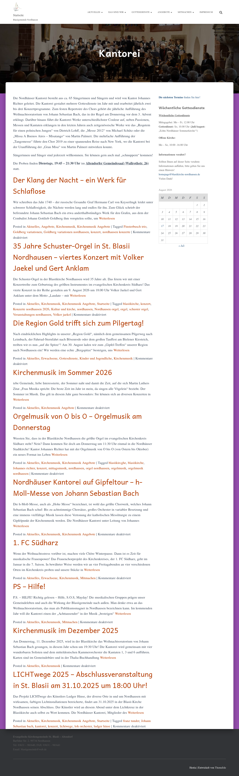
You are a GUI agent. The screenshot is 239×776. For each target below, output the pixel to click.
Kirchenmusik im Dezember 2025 (65, 630)
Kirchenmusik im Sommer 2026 (62, 372)
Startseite (103, 303)
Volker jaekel (62, 314)
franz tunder (131, 720)
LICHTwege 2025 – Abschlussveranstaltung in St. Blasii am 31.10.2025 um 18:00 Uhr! (82, 679)
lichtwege (66, 726)
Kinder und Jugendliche (96, 358)
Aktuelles (94, 11)
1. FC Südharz (35, 542)
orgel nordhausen (97, 468)
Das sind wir (116, 11)
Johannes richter (24, 468)
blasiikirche (131, 303)
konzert (96, 232)
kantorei (40, 726)
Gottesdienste (141, 11)
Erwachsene (49, 358)
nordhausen (85, 309)
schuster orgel (138, 309)
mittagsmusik (58, 468)
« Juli (181, 245)
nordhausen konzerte (116, 232)
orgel (123, 309)
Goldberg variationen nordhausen (66, 232)
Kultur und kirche (63, 309)
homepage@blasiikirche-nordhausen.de (179, 174)
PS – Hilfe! (29, 586)
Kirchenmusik (65, 226)
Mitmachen (185, 11)
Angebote (164, 11)
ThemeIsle (220, 767)
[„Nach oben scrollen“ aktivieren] (231, 768)
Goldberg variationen (27, 232)
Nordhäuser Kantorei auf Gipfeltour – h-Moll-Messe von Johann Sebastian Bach (77, 487)
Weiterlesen (106, 218)
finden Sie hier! (179, 97)
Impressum (206, 11)
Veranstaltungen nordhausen (32, 314)
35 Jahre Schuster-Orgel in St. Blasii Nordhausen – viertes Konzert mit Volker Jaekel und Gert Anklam (78, 257)
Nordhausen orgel (106, 309)
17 (162, 226)
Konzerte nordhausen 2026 (31, 309)
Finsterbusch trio (135, 226)
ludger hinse (102, 726)
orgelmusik (118, 468)
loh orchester (83, 726)
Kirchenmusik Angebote (93, 226)
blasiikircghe (117, 462)
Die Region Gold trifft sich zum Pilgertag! (78, 322)
